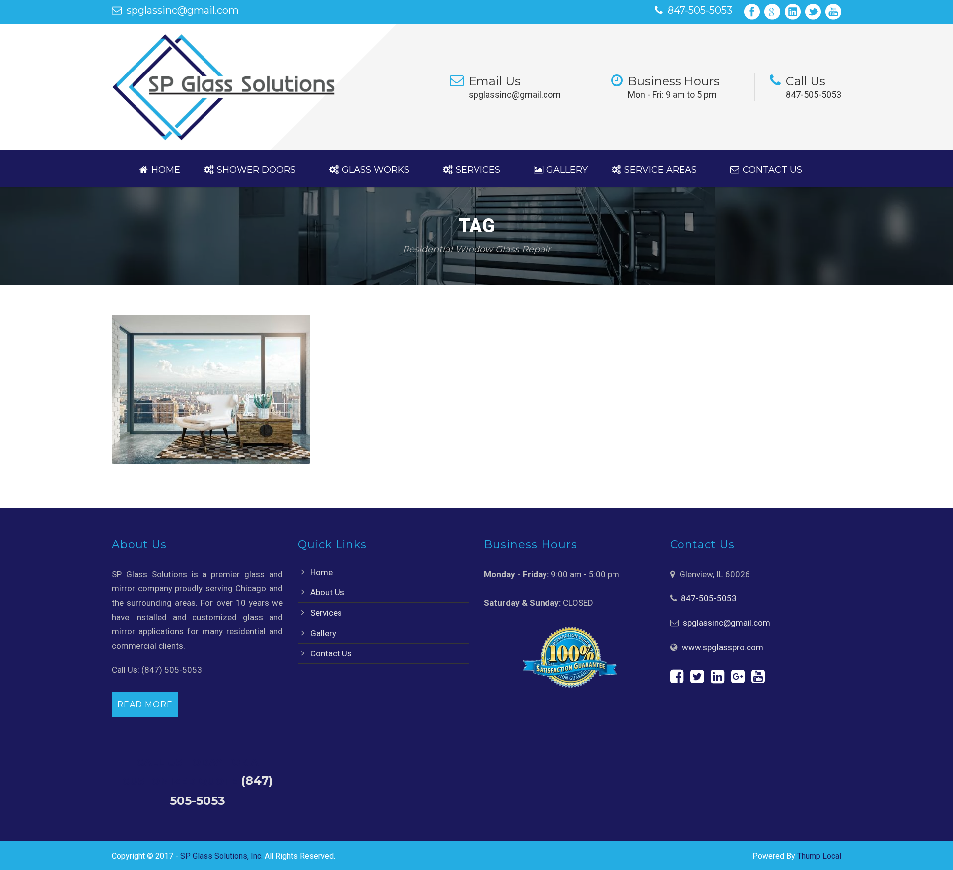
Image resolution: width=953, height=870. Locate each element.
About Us (327, 592)
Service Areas (660, 169)
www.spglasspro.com (722, 647)
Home (165, 169)
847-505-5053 (700, 10)
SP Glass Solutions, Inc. (221, 856)
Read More (145, 704)
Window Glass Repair (228, 479)
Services (478, 169)
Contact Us (772, 169)
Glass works (375, 169)
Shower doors (256, 169)
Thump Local (819, 856)
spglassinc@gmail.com (183, 10)
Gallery (567, 169)
